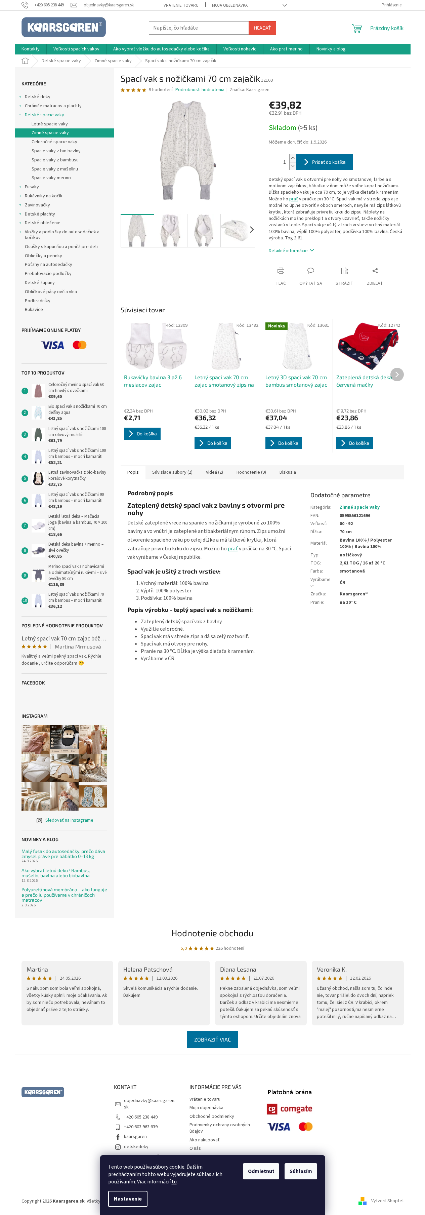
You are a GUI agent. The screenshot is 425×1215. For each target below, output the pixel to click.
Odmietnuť (261, 1171)
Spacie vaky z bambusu (55, 160)
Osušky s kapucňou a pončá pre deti (61, 246)
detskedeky (136, 1146)
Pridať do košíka (329, 162)
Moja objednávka (230, 5)
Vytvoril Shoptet (387, 1201)
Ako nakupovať (204, 1140)
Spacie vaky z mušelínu (55, 169)
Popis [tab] (133, 472)
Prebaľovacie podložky (48, 273)
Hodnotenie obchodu (212, 933)
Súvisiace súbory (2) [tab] (172, 472)
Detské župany (40, 282)
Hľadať (262, 28)
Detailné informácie (288, 250)
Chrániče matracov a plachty (53, 106)
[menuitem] (30, 49)
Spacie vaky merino (51, 177)
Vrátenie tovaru (181, 5)
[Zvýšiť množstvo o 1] (292, 158)
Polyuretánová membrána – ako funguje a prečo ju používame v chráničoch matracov (64, 894)
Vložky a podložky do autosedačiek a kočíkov (62, 235)
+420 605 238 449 (141, 1117)
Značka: (249, 89)
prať (293, 199)
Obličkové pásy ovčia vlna (51, 291)
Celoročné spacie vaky (54, 142)
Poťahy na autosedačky (48, 264)
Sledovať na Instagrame (69, 820)
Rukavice (34, 309)
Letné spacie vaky (50, 124)
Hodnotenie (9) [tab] (251, 472)
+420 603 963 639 (141, 1127)
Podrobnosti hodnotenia (199, 90)
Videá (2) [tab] (214, 472)
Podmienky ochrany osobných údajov (219, 1128)
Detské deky (37, 96)
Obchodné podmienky (211, 1116)
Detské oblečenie (42, 223)
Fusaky (32, 187)
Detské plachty (40, 214)
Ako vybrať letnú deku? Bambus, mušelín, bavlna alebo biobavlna (56, 873)
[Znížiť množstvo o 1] (292, 166)
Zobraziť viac (212, 1039)
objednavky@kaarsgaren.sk (149, 1103)
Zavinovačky (37, 205)
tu (174, 1181)
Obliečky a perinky (43, 255)
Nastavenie (128, 1199)
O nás (195, 1148)
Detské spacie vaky (44, 115)
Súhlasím (301, 1171)
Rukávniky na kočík (43, 196)
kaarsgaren (135, 1136)
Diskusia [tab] (288, 472)
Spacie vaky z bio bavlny (56, 151)
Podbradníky (37, 301)
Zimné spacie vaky (50, 132)
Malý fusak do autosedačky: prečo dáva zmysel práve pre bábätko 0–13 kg (63, 854)
